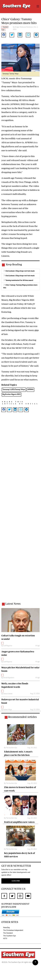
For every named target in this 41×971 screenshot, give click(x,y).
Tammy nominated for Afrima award (19, 280)
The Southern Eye (9, 936)
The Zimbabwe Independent (13, 930)
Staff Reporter (7, 646)
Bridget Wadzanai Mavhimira (24, 27)
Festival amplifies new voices (19, 822)
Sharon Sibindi (7, 694)
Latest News (12, 603)
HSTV (5, 939)
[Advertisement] (20, 510)
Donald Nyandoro (8, 678)
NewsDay (6, 928)
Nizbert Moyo (7, 710)
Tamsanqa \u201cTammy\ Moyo (14, 389)
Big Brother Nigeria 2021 (11, 394)
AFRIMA (30, 389)
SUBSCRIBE (16, 881)
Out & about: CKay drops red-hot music (20, 271)
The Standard (8, 933)
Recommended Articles (22, 716)
